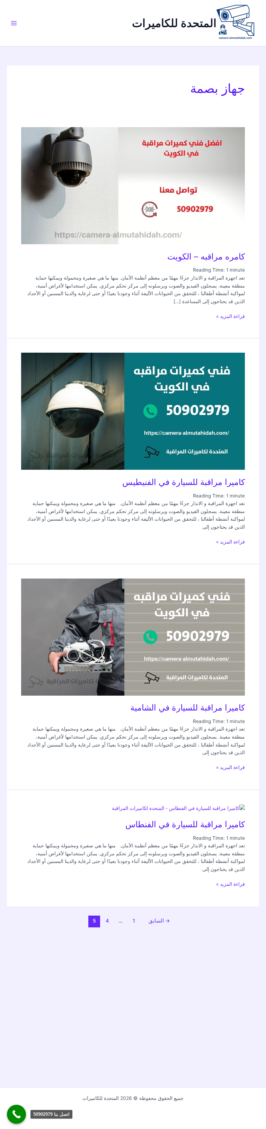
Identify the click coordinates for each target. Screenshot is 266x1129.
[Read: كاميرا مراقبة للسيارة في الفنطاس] (178, 808)
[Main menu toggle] (14, 23)
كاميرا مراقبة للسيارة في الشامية (187, 708)
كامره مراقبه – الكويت (206, 257)
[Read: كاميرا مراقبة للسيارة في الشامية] (133, 636)
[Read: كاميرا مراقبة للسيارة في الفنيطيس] (133, 411)
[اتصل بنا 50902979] (16, 1114)
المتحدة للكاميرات (174, 23)
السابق (159, 921)
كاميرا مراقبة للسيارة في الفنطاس (185, 824)
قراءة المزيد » (230, 315)
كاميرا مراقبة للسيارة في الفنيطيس (183, 482)
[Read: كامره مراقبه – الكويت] (133, 185)
